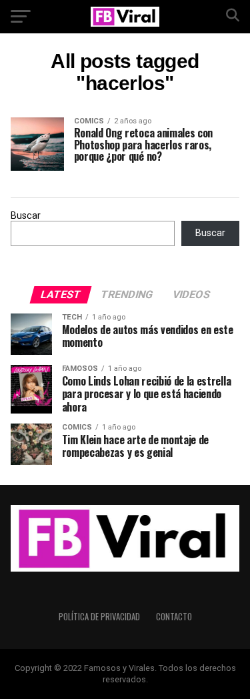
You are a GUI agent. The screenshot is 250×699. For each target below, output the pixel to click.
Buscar (26, 215)
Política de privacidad (99, 616)
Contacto (174, 616)
